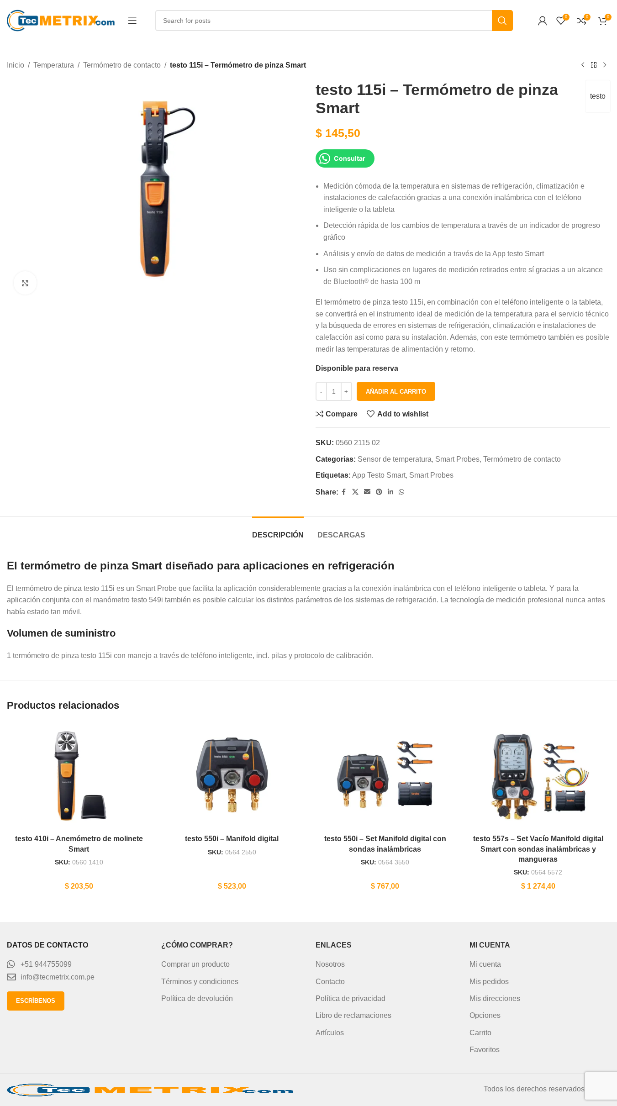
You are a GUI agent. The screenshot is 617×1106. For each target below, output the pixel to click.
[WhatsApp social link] (401, 492)
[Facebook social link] (343, 492)
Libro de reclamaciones (353, 1015)
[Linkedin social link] (390, 492)
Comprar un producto (195, 964)
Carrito (480, 1033)
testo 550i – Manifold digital (232, 839)
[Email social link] (367, 492)
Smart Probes (457, 459)
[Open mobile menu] (132, 20)
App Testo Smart (379, 475)
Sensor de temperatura (395, 459)
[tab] (278, 530)
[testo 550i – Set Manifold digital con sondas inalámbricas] (385, 776)
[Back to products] (593, 65)
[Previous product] (582, 65)
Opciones (485, 1015)
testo (598, 96)
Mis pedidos (489, 981)
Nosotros (330, 964)
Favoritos (484, 1049)
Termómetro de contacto (122, 65)
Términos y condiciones (199, 981)
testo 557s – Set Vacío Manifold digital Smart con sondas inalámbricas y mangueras (538, 849)
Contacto (330, 981)
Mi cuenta (485, 964)
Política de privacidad (350, 998)
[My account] (542, 20)
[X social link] (355, 492)
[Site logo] (63, 20)
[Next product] (604, 65)
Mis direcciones (494, 998)
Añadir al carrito (396, 391)
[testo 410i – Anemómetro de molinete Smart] (79, 776)
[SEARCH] (502, 20)
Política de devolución (197, 998)
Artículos (330, 1033)
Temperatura (53, 65)
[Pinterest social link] (379, 492)
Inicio (15, 65)
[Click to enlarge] (25, 282)
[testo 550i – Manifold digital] (232, 776)
